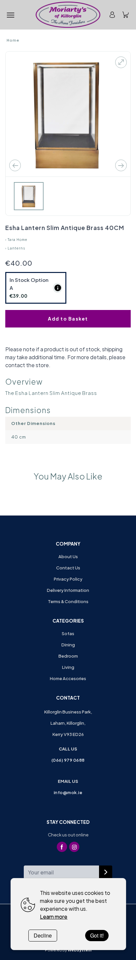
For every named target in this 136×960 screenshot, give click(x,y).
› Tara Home (16, 240)
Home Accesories (68, 678)
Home (13, 40)
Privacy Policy (68, 579)
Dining (68, 644)
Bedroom (68, 656)
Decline (43, 935)
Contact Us (68, 567)
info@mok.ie (68, 792)
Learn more (53, 916)
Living (68, 667)
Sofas (68, 633)
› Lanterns (15, 248)
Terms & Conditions (68, 601)
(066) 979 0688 (68, 760)
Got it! (97, 935)
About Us (68, 556)
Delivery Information (68, 590)
